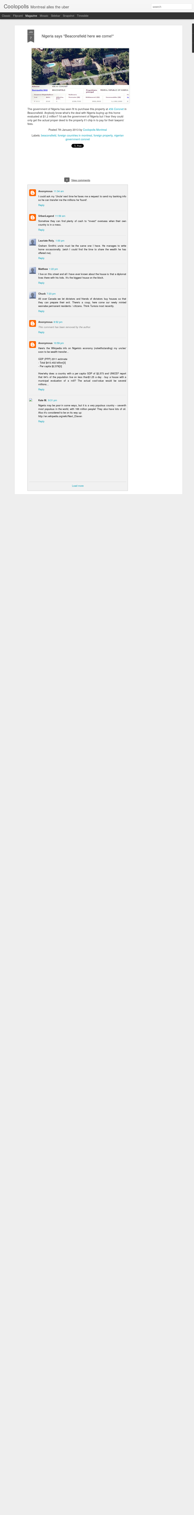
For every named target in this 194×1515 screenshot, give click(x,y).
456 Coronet (116, 109)
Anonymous (45, 191)
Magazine (31, 15)
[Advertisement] (149, 89)
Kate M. (42, 400)
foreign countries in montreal (75, 135)
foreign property (103, 135)
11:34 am (59, 191)
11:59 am (60, 216)
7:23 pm (51, 293)
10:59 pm (59, 343)
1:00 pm (60, 240)
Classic (6, 15)
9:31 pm (52, 400)
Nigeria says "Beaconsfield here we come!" (78, 36)
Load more (78, 485)
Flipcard (18, 15)
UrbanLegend (46, 216)
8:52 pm (58, 322)
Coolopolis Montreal (95, 130)
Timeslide (82, 15)
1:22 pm (53, 269)
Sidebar (55, 15)
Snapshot (68, 15)
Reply (41, 205)
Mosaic (44, 15)
